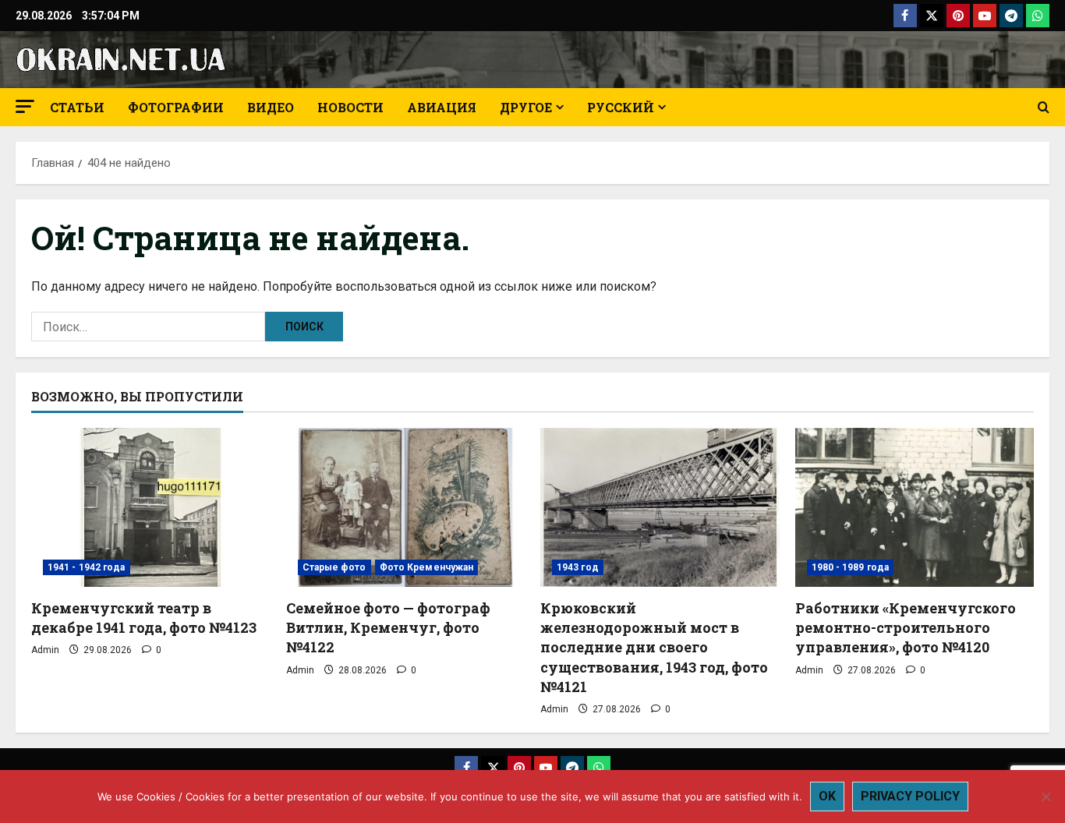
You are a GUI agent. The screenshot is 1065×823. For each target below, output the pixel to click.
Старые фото (334, 567)
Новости (350, 107)
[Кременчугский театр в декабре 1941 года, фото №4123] (151, 507)
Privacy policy (910, 796)
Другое (526, 107)
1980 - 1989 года (851, 567)
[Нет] (1045, 796)
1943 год (578, 567)
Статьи (77, 107)
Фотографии (176, 107)
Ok (827, 796)
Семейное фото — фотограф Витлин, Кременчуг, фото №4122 (388, 627)
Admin (45, 650)
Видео (270, 107)
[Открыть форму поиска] (1043, 107)
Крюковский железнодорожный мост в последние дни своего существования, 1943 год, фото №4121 (654, 647)
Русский (620, 107)
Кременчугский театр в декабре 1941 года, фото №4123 (144, 618)
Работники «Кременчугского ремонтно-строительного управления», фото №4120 (905, 627)
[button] (25, 106)
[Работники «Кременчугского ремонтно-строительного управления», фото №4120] (915, 507)
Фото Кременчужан (427, 567)
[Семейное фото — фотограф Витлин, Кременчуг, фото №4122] (405, 507)
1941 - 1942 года (87, 567)
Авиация (441, 107)
